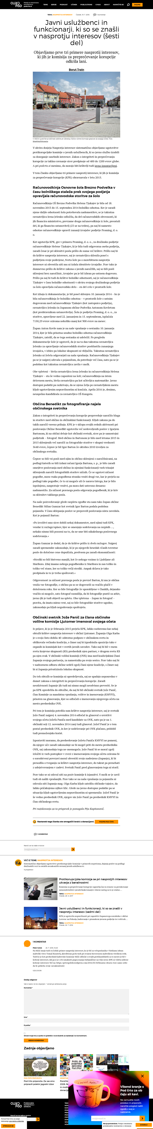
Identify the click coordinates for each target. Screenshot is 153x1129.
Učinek (74, 5)
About (107, 5)
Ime (26, 1017)
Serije (53, 5)
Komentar (28, 988)
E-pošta (27, 1025)
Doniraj (143, 1125)
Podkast (64, 5)
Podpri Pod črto (106, 822)
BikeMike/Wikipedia (40, 141)
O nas (98, 5)
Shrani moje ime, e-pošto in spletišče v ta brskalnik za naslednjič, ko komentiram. (55, 1036)
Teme (45, 5)
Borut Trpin (76, 69)
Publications (86, 5)
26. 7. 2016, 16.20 (52, 948)
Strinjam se (8, 1126)
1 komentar (101, 15)
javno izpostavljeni (106, 166)
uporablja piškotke (16, 1121)
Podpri (137, 5)
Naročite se (118, 5)
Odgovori (37, 971)
